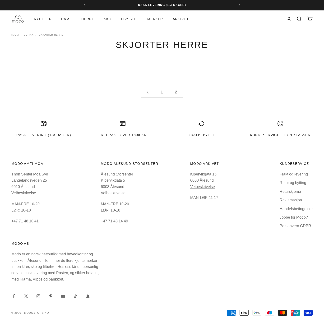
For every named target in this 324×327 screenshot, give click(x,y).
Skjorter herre (51, 34)
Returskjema (290, 191)
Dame (66, 19)
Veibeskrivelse (23, 193)
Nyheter (43, 19)
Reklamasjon (291, 200)
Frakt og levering (294, 174)
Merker (155, 19)
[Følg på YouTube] (63, 296)
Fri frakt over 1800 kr (122, 135)
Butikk (29, 34)
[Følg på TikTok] (75, 296)
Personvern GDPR (295, 226)
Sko (108, 19)
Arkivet (181, 19)
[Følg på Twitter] (26, 296)
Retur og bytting (293, 183)
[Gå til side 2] (148, 92)
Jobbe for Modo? (294, 217)
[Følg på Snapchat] (87, 296)
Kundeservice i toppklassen (280, 135)
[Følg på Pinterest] (50, 296)
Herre (87, 19)
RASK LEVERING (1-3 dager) (43, 135)
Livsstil (129, 19)
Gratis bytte (201, 135)
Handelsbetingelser (296, 209)
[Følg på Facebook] (13, 296)
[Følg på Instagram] (38, 296)
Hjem (15, 34)
